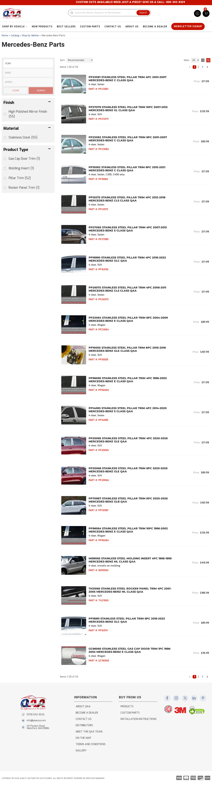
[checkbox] (5, 159)
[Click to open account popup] (197, 13)
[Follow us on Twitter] (185, 698)
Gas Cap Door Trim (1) (24, 159)
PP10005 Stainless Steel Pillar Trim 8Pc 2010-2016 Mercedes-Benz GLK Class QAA (127, 349)
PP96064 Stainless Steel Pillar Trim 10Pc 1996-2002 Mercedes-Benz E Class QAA (128, 530)
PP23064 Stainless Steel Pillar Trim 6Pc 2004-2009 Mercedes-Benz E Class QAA (128, 319)
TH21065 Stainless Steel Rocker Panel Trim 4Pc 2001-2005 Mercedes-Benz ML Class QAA (130, 590)
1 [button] (194, 67)
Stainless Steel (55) (23, 137)
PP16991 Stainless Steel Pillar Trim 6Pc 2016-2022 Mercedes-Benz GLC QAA (127, 620)
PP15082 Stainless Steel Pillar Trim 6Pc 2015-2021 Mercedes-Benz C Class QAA (127, 169)
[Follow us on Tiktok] (194, 698)
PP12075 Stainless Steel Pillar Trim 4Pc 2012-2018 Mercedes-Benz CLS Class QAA (127, 199)
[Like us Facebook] (167, 698)
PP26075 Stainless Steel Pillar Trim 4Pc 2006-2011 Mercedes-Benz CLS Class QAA (127, 289)
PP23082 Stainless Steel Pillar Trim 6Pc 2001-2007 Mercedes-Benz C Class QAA (128, 139)
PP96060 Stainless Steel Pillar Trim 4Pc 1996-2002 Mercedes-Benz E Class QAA (128, 380)
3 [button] (202, 67)
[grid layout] (203, 60)
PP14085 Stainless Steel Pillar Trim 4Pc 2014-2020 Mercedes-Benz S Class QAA (128, 410)
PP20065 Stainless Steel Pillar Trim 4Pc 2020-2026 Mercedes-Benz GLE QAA (128, 440)
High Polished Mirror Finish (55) (28, 114)
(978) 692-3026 (35, 714)
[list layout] (208, 60)
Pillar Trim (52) (20, 178)
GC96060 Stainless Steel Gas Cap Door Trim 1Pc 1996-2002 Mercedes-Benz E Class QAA (130, 650)
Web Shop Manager (95, 778)
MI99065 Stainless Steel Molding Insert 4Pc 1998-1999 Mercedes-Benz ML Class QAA (130, 560)
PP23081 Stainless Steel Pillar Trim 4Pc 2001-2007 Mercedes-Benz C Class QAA (127, 79)
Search (41, 90)
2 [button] (198, 67)
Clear (15, 90)
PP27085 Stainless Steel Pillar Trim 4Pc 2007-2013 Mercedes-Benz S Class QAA (128, 229)
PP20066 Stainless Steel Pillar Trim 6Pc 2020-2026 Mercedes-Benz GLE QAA (128, 470)
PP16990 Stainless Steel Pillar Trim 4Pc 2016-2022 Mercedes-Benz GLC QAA (127, 259)
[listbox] (28, 63)
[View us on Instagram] (176, 698)
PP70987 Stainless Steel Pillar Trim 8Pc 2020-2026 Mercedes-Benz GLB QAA (128, 500)
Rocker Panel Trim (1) (24, 188)
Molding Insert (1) (21, 168)
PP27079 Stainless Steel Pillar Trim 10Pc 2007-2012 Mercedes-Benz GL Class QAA (128, 109)
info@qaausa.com (36, 720)
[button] (109, 12)
